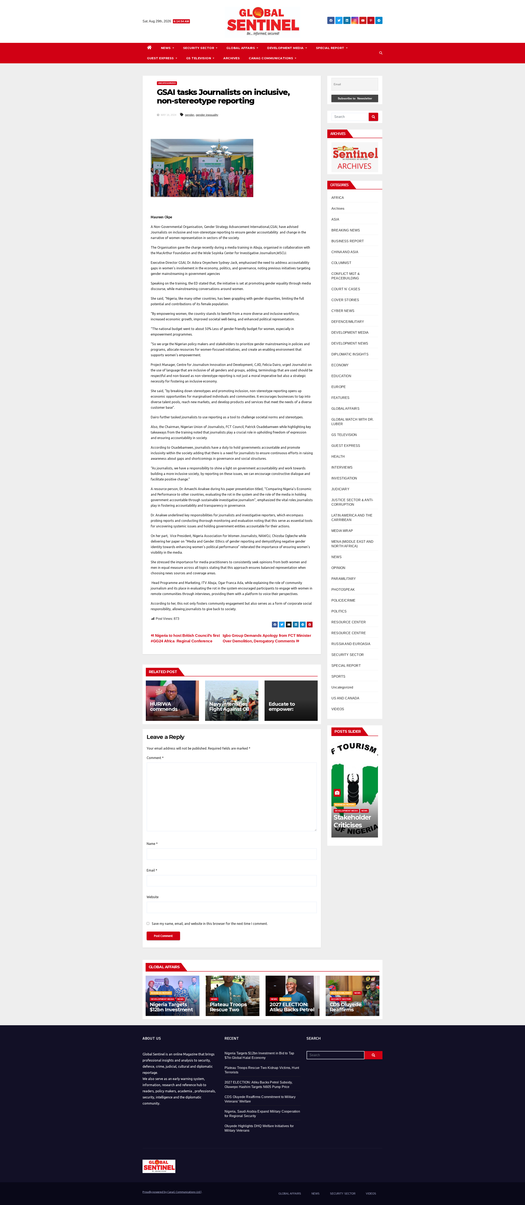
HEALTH (338, 456)
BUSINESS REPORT (347, 241)
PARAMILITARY (343, 578)
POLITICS (339, 611)
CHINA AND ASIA (344, 252)
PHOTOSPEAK (343, 589)
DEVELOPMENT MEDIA (286, 48)
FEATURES (340, 397)
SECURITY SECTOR (199, 48)
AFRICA (337, 197)
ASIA (335, 219)
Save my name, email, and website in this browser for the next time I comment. (210, 923)
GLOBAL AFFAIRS (241, 48)
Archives (338, 208)
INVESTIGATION (344, 478)
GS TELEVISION (199, 58)
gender (189, 114)
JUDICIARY (340, 489)
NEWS (166, 48)
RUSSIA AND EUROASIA (350, 644)
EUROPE (338, 387)
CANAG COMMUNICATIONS (271, 58)
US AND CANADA (345, 698)
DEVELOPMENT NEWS (349, 343)
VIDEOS (337, 709)
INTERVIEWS (342, 467)
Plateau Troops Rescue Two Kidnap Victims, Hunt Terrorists (228, 1012)
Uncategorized (167, 83)
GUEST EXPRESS (161, 58)
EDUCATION (341, 376)
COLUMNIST (341, 263)
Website (153, 897)
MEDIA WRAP (342, 531)
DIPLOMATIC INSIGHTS (350, 354)
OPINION (338, 568)
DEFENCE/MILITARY (347, 321)
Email (152, 870)
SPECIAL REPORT (330, 48)
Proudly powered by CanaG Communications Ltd (172, 1191)
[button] (380, 53)
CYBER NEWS (342, 311)
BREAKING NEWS (345, 230)
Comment (155, 758)
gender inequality (207, 114)
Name (152, 843)
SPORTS (338, 676)
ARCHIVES (231, 58)
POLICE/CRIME (343, 600)
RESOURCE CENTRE (348, 633)
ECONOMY (340, 365)
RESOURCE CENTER (348, 622)
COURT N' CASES (345, 289)
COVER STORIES (345, 300)
